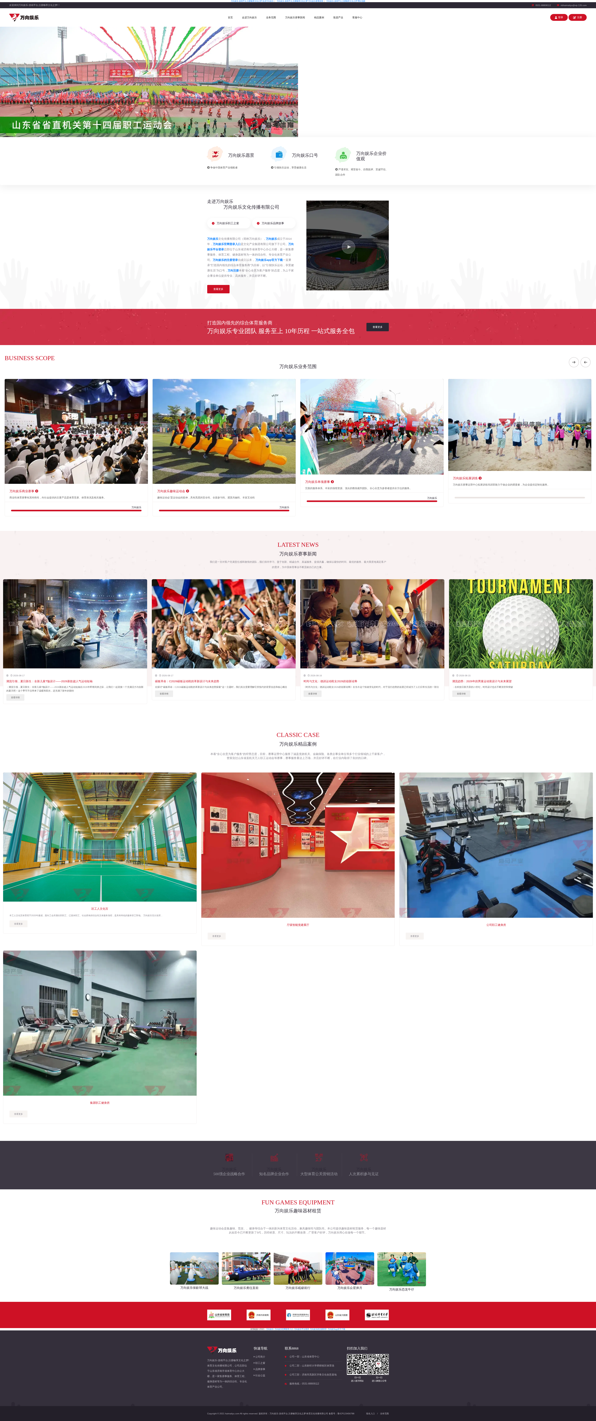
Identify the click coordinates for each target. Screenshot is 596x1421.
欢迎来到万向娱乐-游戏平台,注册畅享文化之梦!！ (34, 5)
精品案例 (319, 17)
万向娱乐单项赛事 (115, 482)
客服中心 (357, 17)
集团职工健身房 (100, 1102)
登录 (560, 17)
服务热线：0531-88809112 (304, 1383)
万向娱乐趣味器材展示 (562, 491)
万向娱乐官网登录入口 (284, 1329)
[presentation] (574, 362)
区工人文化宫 (99, 908)
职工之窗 (260, 1363)
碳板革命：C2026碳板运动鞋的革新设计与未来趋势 (187, 681)
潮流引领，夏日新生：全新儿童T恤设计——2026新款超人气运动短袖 (49, 681)
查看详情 (15, 697)
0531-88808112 (543, 5)
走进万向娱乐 (249, 17)
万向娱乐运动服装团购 (414, 491)
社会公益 (260, 1375)
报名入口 (370, 1413)
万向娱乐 (270, 1329)
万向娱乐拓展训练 (263, 478)
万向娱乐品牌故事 (272, 223)
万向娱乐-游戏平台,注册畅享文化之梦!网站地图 (345, 1)
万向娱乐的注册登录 (318, 1329)
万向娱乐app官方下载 (336, 1329)
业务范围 (271, 17)
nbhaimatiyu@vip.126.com (574, 5)
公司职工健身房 (496, 924)
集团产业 (338, 17)
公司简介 (260, 1356)
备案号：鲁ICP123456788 (341, 1413)
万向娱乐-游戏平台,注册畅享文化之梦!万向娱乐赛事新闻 (300, 1)
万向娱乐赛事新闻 (295, 17)
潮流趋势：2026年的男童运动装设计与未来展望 (482, 681)
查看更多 (218, 289)
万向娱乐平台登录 (301, 1329)
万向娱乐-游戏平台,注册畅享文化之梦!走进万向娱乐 (252, 1)
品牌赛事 (260, 1369)
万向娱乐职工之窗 (227, 223)
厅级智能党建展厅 (298, 924)
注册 (579, 17)
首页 (230, 17)
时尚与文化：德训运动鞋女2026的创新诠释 (330, 681)
